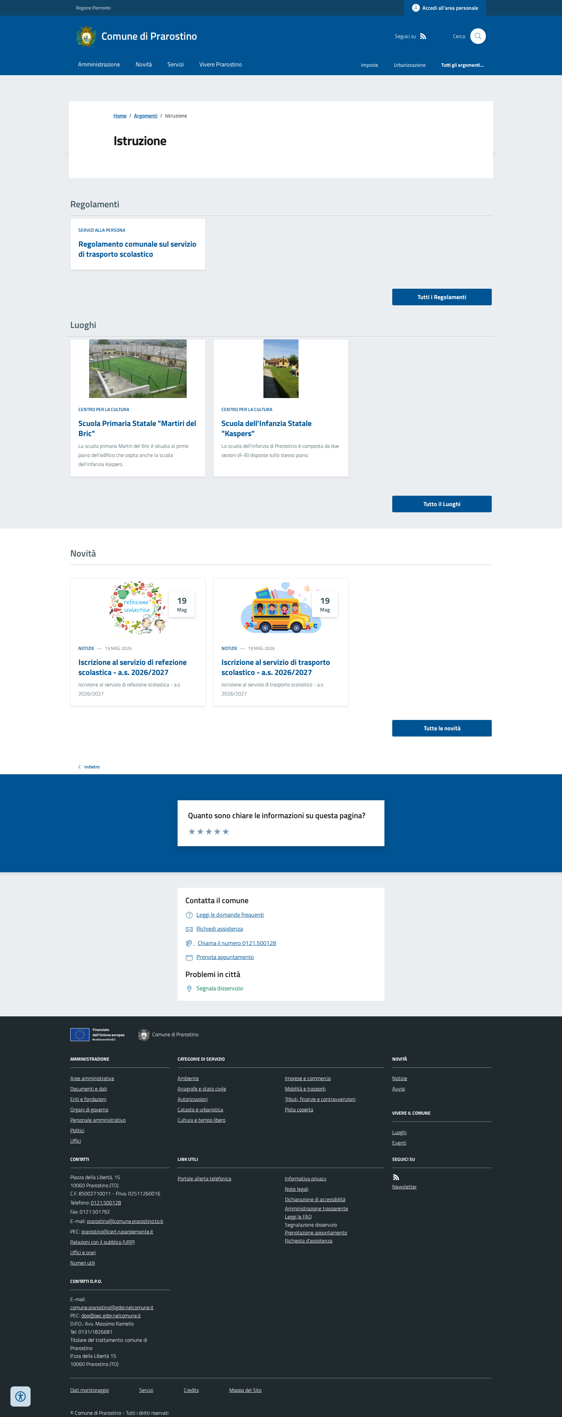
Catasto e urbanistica (200, 1109)
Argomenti (145, 115)
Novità (144, 64)
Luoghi (399, 1132)
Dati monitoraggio (89, 1390)
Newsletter (404, 1186)
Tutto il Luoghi (442, 504)
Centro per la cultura (103, 409)
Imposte (369, 65)
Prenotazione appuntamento (316, 1232)
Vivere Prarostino (220, 64)
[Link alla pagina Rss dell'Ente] (396, 1177)
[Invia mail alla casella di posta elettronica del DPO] (112, 1307)
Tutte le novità (442, 728)
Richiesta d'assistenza (308, 1241)
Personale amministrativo (98, 1120)
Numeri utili (82, 1263)
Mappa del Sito (245, 1390)
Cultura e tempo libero (201, 1120)
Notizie (86, 648)
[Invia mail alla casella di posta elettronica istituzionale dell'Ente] (125, 1221)
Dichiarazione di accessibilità (315, 1199)
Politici (77, 1130)
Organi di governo (89, 1109)
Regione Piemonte (93, 7)
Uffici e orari (83, 1252)
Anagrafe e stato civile (202, 1089)
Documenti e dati (88, 1089)
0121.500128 (106, 1202)
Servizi (175, 64)
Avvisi (398, 1089)
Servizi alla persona (101, 230)
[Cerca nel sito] (475, 36)
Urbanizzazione (410, 65)
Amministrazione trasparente (316, 1208)
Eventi (399, 1143)
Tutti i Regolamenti (442, 297)
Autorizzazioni (192, 1099)
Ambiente (188, 1078)
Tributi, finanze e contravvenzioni (320, 1099)
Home (120, 115)
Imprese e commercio (308, 1078)
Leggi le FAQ (298, 1216)
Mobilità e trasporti (305, 1089)
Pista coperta (299, 1109)
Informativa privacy (306, 1178)
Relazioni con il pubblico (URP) (102, 1242)
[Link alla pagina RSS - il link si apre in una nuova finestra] (423, 36)
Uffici (75, 1141)
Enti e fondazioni (88, 1099)
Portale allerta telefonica (204, 1178)
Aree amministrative (92, 1078)
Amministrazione (99, 64)
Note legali (296, 1189)
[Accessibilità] (20, 1396)
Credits (191, 1390)
